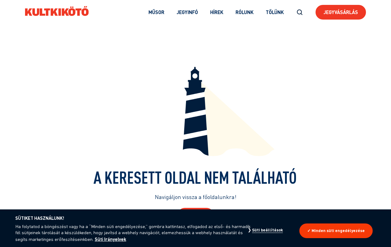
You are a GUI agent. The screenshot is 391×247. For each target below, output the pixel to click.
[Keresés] (299, 12)
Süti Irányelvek (110, 239)
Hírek (216, 12)
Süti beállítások (267, 229)
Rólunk (245, 12)
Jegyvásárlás (340, 12)
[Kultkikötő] (57, 11)
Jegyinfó (187, 12)
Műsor (156, 12)
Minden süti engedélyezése (338, 230)
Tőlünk (275, 12)
